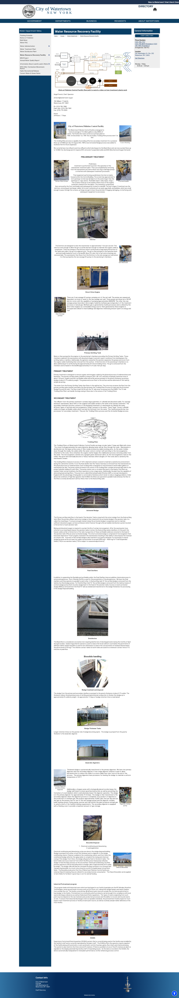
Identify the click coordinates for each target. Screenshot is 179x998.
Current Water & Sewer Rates (30, 73)
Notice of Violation (26, 38)
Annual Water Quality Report (29, 60)
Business (91, 21)
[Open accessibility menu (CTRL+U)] (174, 993)
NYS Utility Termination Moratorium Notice (32, 67)
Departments (63, 21)
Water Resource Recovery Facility (33, 55)
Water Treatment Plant (28, 49)
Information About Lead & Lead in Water (34, 64)
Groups (62, 36)
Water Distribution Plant (28, 51)
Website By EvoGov (89, 995)
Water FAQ (23, 43)
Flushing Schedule (26, 35)
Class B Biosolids (122, 867)
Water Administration (27, 46)
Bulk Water (23, 40)
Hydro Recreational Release (29, 71)
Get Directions (139, 58)
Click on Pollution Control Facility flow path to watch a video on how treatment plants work (92, 90)
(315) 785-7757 (140, 42)
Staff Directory (147, 36)
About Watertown (148, 21)
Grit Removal (123, 262)
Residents (120, 21)
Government (34, 21)
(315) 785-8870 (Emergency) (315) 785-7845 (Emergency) (146, 45)
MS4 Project (24, 58)
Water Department (28, 31)
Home (56, 36)
